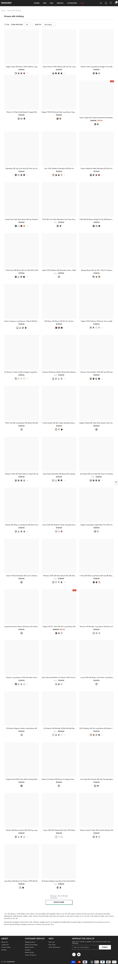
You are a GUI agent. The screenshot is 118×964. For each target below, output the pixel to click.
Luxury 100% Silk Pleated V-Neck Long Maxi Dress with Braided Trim (59, 525)
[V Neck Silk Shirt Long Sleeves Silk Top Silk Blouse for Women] (96, 556)
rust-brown (57, 118)
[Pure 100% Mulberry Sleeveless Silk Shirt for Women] (59, 148)
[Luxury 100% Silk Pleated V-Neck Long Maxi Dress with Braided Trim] (59, 505)
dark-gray (18, 73)
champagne (53, 73)
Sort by (38, 25)
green (61, 73)
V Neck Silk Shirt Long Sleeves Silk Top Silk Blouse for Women (96, 576)
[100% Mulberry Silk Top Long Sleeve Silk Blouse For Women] (96, 708)
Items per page (17, 25)
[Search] (101, 3)
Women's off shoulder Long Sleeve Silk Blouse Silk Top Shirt (96, 627)
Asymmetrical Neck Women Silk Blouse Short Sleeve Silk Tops (21, 627)
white (21, 118)
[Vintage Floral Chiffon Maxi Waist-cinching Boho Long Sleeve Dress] (21, 759)
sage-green (99, 633)
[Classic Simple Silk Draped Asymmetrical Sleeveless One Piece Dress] (96, 97)
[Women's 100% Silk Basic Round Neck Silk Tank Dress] (59, 556)
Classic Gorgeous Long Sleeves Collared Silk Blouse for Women (21, 321)
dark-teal (21, 277)
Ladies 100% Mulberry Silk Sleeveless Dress (59, 270)
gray (60, 118)
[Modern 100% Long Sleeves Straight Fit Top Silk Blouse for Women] (96, 46)
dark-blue (57, 226)
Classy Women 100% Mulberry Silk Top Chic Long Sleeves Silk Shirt (59, 67)
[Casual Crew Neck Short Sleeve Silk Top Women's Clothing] (21, 199)
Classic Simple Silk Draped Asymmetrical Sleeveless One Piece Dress (96, 118)
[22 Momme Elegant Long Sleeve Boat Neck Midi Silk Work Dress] (59, 861)
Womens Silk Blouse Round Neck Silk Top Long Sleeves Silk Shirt (21, 830)
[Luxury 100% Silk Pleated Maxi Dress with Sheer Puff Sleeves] (59, 810)
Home (3, 11)
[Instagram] (79, 954)
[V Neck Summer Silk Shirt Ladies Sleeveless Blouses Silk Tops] (59, 403)
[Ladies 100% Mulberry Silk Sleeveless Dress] (59, 250)
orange (16, 379)
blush (59, 531)
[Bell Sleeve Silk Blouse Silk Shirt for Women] (59, 301)
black (21, 73)
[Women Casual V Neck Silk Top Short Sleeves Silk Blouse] (96, 810)
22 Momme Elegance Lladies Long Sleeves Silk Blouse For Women (21, 728)
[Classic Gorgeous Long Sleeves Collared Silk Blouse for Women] (21, 301)
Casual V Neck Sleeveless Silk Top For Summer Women (21, 576)
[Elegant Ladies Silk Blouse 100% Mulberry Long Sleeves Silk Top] (21, 46)
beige (19, 118)
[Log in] (106, 3)
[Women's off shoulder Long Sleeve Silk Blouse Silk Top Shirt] (96, 606)
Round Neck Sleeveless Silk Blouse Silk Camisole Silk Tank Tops (59, 474)
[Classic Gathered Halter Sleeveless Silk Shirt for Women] (96, 148)
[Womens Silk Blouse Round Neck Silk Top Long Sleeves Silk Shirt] (21, 810)
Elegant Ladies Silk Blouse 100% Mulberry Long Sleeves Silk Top (21, 67)
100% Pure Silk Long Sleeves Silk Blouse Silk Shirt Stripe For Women (21, 423)
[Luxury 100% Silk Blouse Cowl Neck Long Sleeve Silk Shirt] (96, 657)
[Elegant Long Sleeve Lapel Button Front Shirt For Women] (96, 505)
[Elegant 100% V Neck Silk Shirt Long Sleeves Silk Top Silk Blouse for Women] (59, 606)
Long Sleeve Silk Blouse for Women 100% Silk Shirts (21, 881)
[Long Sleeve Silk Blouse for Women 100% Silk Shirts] (21, 861)
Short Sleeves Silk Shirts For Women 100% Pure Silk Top (59, 678)
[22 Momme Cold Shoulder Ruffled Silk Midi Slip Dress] (59, 708)
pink (61, 175)
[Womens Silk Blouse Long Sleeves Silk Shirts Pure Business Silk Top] (21, 505)
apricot (96, 226)
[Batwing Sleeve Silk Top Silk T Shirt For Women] (96, 250)
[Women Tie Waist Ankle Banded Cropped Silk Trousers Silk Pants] (21, 92)
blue (21, 175)
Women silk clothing (14, 11)
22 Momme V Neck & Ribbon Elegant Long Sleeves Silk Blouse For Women (22, 372)
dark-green (62, 328)
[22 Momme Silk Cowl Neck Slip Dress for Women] (96, 454)
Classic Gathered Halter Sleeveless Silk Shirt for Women (96, 168)
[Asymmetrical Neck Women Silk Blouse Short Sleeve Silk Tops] (21, 606)
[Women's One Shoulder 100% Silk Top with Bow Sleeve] (96, 352)
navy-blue (59, 175)
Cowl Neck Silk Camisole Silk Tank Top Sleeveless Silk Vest (96, 779)
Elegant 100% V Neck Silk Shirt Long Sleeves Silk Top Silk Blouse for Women (59, 627)
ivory (16, 73)
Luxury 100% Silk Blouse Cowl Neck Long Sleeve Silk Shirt (96, 678)
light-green (21, 379)
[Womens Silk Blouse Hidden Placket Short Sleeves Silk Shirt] (59, 352)
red (21, 226)
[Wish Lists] (111, 3)
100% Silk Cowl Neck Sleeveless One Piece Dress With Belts (59, 219)
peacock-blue (16, 226)
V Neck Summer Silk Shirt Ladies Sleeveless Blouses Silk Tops (59, 423)
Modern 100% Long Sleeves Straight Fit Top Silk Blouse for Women (96, 67)
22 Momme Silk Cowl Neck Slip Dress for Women (96, 474)
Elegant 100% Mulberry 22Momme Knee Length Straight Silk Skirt (96, 321)
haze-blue (91, 480)
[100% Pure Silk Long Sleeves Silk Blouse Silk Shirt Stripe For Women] (21, 403)
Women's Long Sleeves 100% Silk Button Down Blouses (21, 678)
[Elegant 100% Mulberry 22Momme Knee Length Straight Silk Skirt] (96, 301)
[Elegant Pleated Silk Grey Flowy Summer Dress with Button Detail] (96, 403)
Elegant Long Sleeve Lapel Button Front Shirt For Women (96, 525)
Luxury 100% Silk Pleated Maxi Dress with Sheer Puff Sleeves (59, 830)
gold (24, 226)
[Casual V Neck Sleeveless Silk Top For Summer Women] (21, 556)
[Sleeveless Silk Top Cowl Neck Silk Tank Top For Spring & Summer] (21, 148)
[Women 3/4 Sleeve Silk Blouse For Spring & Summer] (59, 759)
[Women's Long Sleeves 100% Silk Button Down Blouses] (21, 657)
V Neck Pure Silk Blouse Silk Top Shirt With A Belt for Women (21, 270)
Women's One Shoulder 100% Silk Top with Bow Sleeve (96, 372)
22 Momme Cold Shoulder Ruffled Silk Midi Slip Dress (59, 728)
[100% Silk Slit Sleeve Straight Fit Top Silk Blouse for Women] (96, 199)
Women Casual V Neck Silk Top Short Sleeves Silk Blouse (96, 830)
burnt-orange (94, 73)
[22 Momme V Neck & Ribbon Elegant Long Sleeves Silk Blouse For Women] (21, 352)
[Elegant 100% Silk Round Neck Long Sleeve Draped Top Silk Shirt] (59, 92)
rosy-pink (18, 379)
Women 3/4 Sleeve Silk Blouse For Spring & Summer (59, 779)
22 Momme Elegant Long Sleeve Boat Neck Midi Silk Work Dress (59, 881)
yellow (59, 837)
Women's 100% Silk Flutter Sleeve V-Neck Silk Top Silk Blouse (21, 474)
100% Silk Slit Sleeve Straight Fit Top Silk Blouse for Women (96, 219)
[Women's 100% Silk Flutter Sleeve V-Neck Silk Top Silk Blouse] (21, 454)
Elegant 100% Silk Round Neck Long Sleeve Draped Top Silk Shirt (59, 112)
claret (24, 73)
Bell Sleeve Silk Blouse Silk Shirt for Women (59, 321)
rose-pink (96, 735)
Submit (105, 947)
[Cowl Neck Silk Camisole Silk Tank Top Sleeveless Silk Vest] (96, 759)
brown (95, 124)
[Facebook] (74, 954)
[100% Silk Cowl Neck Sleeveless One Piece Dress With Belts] (59, 199)
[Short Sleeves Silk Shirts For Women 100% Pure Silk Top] (59, 657)
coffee (21, 684)
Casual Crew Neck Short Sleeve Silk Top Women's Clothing (21, 219)
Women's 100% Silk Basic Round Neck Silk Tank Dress (59, 576)
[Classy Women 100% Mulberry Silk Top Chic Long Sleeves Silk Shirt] (59, 46)
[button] (28, 25)
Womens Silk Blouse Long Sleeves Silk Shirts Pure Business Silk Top (21, 525)
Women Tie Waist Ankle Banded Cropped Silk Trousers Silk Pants (21, 112)
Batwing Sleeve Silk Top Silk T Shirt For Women (96, 270)
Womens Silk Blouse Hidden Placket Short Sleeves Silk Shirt (59, 372)
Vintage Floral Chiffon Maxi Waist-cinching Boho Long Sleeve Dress (21, 779)
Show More (59, 902)
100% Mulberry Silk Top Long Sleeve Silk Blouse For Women (96, 728)
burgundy (24, 175)
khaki (96, 277)
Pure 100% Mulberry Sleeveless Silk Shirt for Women (59, 168)
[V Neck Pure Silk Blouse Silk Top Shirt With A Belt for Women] (21, 250)
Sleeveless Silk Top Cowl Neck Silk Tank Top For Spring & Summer (21, 168)
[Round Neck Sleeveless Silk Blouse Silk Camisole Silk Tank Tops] (59, 454)
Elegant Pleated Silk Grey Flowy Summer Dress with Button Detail (96, 423)
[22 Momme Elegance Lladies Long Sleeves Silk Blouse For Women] (21, 708)
